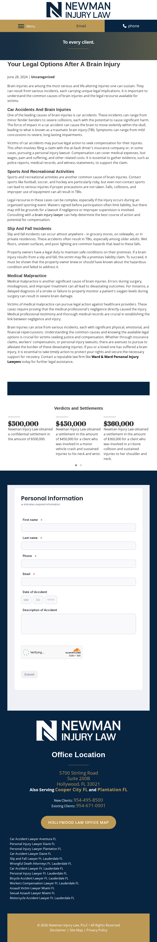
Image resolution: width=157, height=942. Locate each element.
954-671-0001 (91, 805)
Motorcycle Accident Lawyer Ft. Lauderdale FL (42, 898)
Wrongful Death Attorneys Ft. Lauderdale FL (41, 863)
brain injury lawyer (49, 215)
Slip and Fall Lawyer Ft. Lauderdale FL (36, 858)
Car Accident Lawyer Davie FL (30, 854)
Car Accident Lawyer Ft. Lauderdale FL (36, 868)
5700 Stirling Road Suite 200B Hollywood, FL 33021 (78, 778)
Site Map (76, 930)
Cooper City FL (71, 789)
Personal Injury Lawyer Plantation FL (35, 849)
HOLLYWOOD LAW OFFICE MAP (78, 822)
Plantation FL (112, 789)
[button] (76, 465)
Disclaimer (58, 930)
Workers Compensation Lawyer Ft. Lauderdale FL (44, 883)
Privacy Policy (96, 930)
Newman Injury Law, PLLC (68, 925)
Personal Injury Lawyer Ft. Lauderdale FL (38, 873)
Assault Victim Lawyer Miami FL (32, 888)
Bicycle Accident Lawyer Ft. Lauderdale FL (39, 878)
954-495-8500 (88, 800)
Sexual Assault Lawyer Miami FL (32, 893)
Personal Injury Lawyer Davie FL (32, 844)
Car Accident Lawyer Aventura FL (33, 839)
